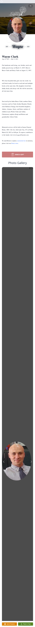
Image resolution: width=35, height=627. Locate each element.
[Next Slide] (31, 462)
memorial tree (22, 141)
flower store (14, 143)
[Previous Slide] (4, 462)
